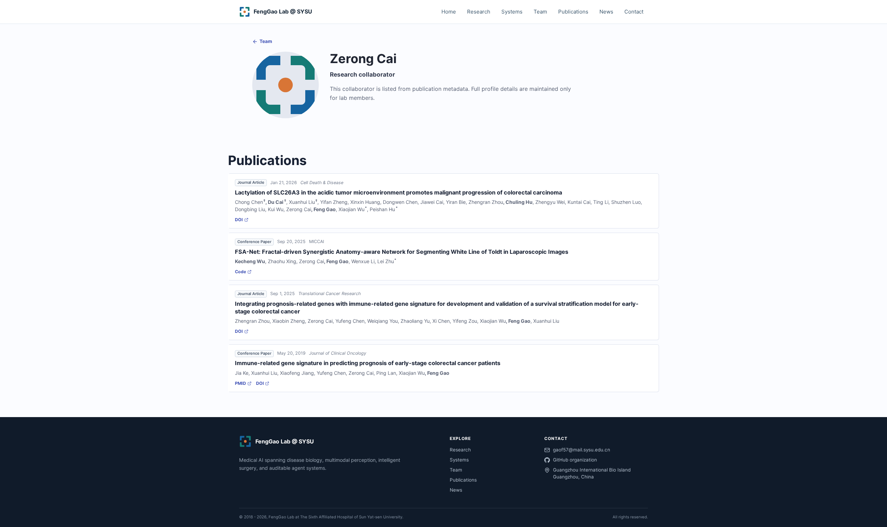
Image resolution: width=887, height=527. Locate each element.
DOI (239, 219)
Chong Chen (249, 202)
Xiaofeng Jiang (297, 373)
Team (540, 11)
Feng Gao (325, 209)
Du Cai (275, 202)
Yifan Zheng (334, 202)
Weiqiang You (382, 321)
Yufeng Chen (350, 321)
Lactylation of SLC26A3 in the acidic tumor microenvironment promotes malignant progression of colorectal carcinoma (398, 192)
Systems (511, 11)
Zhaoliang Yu (415, 321)
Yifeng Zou (465, 321)
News (606, 11)
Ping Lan (386, 373)
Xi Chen (441, 321)
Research (478, 11)
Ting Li (600, 202)
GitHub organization (575, 460)
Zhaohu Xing (282, 261)
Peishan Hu (382, 209)
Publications (573, 11)
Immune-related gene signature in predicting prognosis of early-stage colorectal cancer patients (367, 363)
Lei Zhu (385, 261)
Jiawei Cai (431, 202)
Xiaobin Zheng (288, 321)
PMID (240, 383)
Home (448, 11)
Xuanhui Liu (302, 202)
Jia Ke (241, 373)
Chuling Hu (519, 202)
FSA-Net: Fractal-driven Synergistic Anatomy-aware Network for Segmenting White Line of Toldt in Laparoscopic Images (401, 251)
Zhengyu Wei (550, 202)
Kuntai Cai (579, 202)
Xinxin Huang (365, 202)
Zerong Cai (298, 209)
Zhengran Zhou (485, 202)
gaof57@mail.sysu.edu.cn (581, 449)
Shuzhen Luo (626, 202)
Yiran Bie (456, 202)
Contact (633, 11)
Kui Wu (275, 209)
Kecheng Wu (250, 261)
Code (240, 271)
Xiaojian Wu (352, 209)
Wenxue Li (363, 261)
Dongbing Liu (250, 209)
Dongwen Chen (400, 202)
